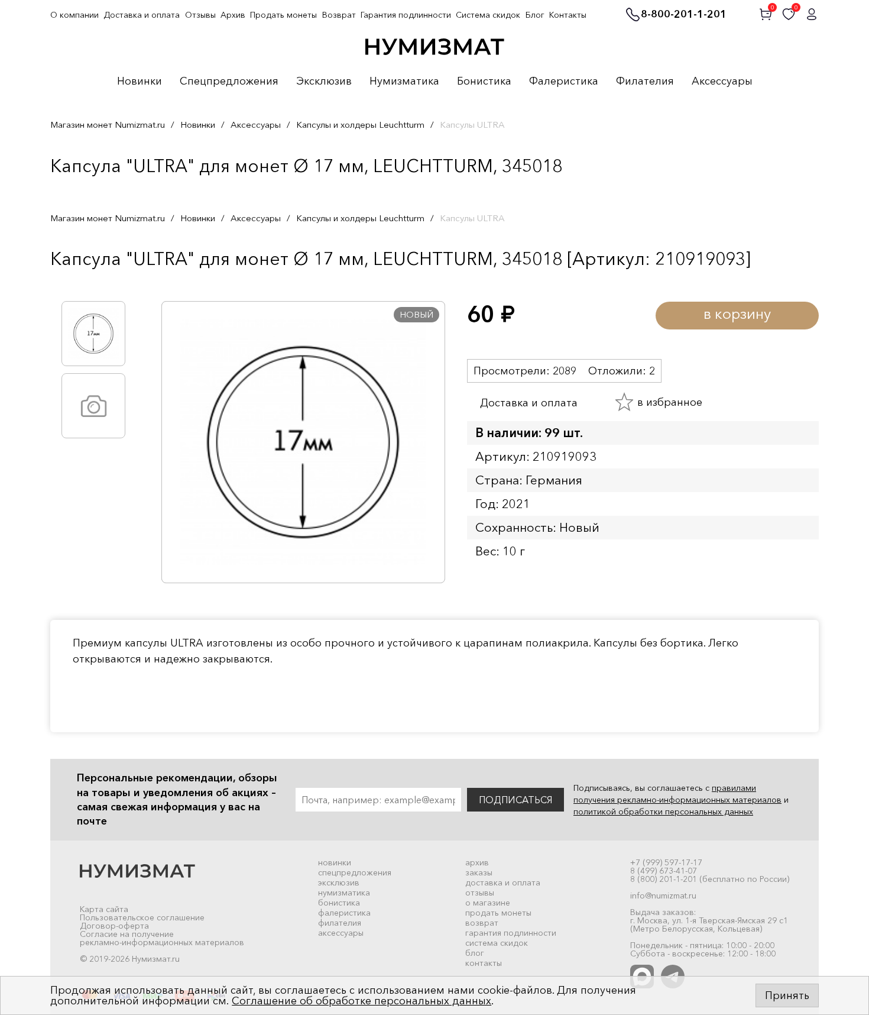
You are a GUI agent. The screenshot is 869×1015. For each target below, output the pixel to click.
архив (477, 862)
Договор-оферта (114, 925)
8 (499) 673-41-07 (663, 870)
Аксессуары (722, 82)
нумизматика (344, 892)
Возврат (339, 14)
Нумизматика (404, 82)
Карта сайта (104, 909)
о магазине (487, 902)
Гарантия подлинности (406, 14)
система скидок (496, 943)
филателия (339, 922)
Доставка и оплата (141, 14)
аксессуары (341, 932)
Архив (233, 14)
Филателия (645, 82)
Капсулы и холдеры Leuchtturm (360, 124)
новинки (334, 862)
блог (474, 953)
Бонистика (484, 82)
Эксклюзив (324, 82)
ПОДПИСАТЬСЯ (515, 800)
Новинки (139, 82)
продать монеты (498, 912)
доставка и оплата (502, 882)
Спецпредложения (229, 82)
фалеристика (344, 912)
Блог (535, 14)
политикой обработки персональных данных (663, 811)
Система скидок (488, 14)
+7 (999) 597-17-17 (666, 862)
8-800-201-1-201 (684, 15)
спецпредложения (354, 872)
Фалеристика (563, 82)
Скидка (76, 283)
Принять (787, 995)
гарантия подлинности (510, 932)
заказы (478, 872)
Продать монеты (283, 14)
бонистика (339, 902)
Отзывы (200, 14)
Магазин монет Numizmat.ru (107, 124)
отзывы (479, 892)
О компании (74, 14)
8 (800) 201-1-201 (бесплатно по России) (709, 879)
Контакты (567, 14)
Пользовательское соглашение (142, 917)
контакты (483, 963)
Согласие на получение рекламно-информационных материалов (162, 938)
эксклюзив (338, 882)
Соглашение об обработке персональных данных (361, 1000)
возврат (481, 922)
